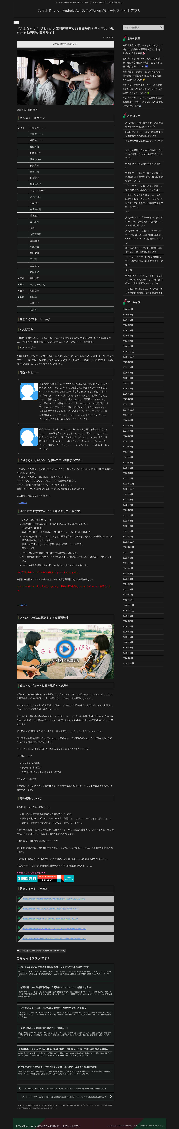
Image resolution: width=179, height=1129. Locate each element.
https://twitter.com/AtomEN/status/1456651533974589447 (51, 909)
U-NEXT (23, 502)
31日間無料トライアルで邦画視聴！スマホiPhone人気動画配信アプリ (42, 951)
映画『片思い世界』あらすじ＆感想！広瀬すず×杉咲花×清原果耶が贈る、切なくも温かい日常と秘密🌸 (143, 49)
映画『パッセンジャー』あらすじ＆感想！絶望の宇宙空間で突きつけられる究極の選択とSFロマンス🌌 (142, 62)
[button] (161, 27)
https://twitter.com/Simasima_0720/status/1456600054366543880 (54, 928)
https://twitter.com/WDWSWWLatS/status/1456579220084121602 (54, 938)
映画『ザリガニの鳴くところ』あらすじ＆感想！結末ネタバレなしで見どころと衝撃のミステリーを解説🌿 (142, 89)
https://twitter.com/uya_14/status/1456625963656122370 (50, 919)
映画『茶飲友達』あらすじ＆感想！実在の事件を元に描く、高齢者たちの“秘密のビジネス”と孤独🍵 (143, 102)
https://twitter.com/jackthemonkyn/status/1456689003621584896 (54, 899)
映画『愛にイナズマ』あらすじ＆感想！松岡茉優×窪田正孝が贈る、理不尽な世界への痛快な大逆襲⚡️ (142, 76)
